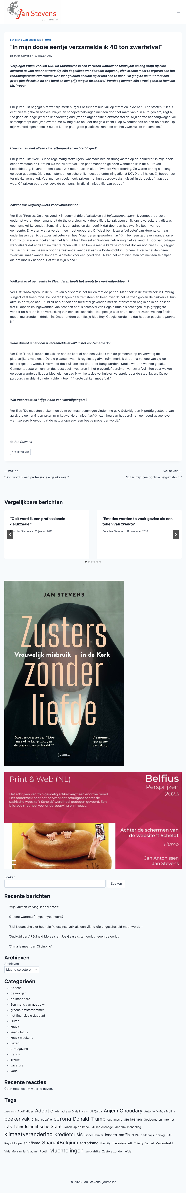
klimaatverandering (28, 1134)
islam (18, 1126)
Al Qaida (96, 1111)
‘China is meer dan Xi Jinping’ (30, 946)
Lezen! (15, 1043)
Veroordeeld (164, 1143)
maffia (124, 1135)
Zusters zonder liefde (116, 1151)
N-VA (135, 1135)
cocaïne (46, 1119)
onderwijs (147, 1135)
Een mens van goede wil (25, 40)
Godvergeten (153, 1119)
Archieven (11, 964)
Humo (47, 40)
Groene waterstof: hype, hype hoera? (36, 917)
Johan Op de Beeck (77, 1127)
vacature (17, 1065)
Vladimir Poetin (37, 1151)
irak (8, 1126)
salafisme (31, 1143)
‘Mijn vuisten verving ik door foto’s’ (34, 907)
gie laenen (133, 1119)
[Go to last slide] (10, 534)
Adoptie (44, 1111)
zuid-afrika (92, 1151)
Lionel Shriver (93, 1135)
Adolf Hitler (25, 1111)
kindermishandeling (128, 1127)
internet (169, 1119)
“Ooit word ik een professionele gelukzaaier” (36, 474)
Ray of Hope (13, 1143)
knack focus (19, 1032)
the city (105, 1143)
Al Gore (85, 1112)
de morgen (18, 993)
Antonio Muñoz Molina (159, 1111)
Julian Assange (102, 1127)
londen (111, 1135)
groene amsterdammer (27, 1010)
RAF (169, 1135)
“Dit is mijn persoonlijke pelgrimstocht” (154, 474)
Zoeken (9, 877)
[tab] (86, 562)
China (35, 1119)
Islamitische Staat (43, 1126)
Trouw (15, 1060)
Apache (16, 988)
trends (15, 1054)
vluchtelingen (67, 1150)
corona (62, 1119)
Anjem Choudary (123, 1111)
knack (15, 1026)
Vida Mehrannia (15, 1151)
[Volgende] (176, 534)
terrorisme (89, 1143)
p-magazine (19, 1049)
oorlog (160, 1135)
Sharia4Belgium (60, 1143)
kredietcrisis (68, 1134)
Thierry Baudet (144, 1143)
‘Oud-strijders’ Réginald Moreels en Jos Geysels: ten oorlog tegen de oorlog (64, 936)
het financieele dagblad (28, 1015)
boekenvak (17, 1119)
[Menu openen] (178, 12)
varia (14, 1071)
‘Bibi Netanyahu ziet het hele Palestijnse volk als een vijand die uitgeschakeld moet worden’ (76, 926)
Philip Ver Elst (20, 451)
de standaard (20, 999)
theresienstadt (122, 1143)
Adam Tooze (10, 1112)
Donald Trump (89, 1119)
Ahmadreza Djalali (67, 1111)
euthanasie (114, 1119)
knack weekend (22, 1037)
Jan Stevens (23, 55)
